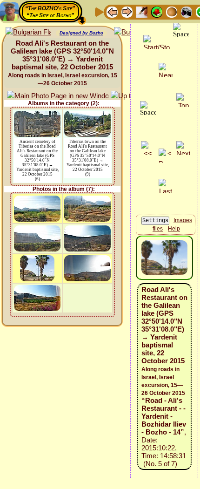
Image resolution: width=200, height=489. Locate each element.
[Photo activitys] (186, 11)
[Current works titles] (171, 11)
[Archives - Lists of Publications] (141, 11)
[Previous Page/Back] (112, 11)
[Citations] (156, 11)
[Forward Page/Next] (127, 11)
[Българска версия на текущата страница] (28, 32)
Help (174, 228)
